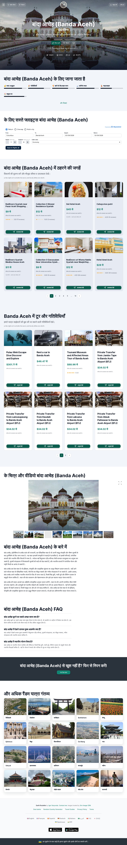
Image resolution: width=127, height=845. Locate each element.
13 (75, 296)
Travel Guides (70, 809)
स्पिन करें (57, 43)
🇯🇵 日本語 (97, 818)
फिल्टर (67, 43)
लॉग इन (122, 5)
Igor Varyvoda (53, 805)
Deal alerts (37, 809)
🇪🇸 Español (51, 818)
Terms (91, 809)
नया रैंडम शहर (63, 672)
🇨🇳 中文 (88, 818)
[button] (120, 483)
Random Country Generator (52, 809)
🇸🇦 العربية (81, 818)
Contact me (63, 805)
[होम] (63, 4)
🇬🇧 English (30, 818)
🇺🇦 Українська (60, 822)
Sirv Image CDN (85, 805)
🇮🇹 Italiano (71, 818)
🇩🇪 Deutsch (61, 818)
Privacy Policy (82, 809)
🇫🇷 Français (41, 818)
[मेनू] (4, 5)
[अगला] (79, 296)
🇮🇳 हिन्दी (70, 822)
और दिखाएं (63, 103)
